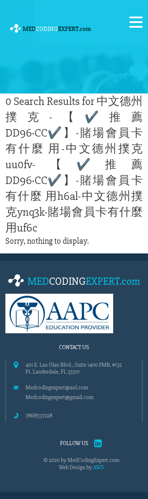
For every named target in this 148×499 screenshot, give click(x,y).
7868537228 (39, 415)
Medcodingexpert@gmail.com (59, 397)
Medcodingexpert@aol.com (57, 387)
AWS (98, 467)
